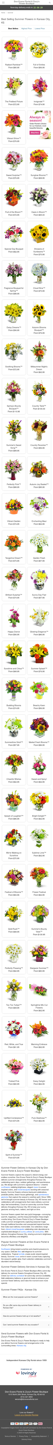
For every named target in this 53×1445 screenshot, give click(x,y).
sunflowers (5, 1187)
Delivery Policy (27, 1439)
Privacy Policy (23, 1436)
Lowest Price (40, 28)
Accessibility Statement (39, 1436)
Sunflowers (5, 1249)
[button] (48, 1439)
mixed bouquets (23, 1189)
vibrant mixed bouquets (14, 1229)
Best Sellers (13, 28)
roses (36, 1187)
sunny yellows (26, 1231)
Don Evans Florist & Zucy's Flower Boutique (26, 2)
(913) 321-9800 (26, 1397)
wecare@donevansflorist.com (26, 1399)
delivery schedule (17, 1275)
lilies (19, 1251)
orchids (22, 1254)
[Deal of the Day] (39, 125)
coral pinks (39, 1231)
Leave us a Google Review (26, 1415)
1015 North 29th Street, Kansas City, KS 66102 (26, 1394)
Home (3, 12)
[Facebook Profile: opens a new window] (26, 1407)
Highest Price (26, 28)
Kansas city (21, 1345)
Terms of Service (10, 1436)
